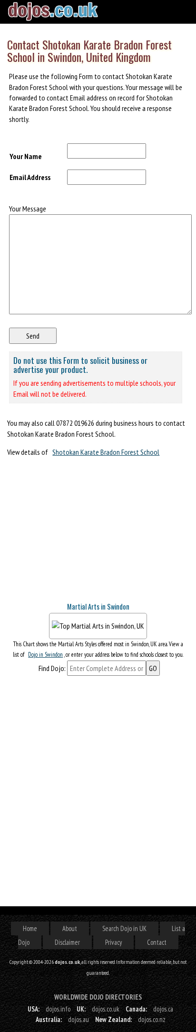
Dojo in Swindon (45, 655)
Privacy (113, 942)
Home (30, 928)
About (69, 928)
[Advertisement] (78, 533)
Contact (157, 942)
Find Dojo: (52, 668)
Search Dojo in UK (124, 928)
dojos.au (78, 1019)
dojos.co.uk (105, 1008)
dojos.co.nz (152, 1019)
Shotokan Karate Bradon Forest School (105, 452)
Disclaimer (67, 942)
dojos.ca (163, 1008)
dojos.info (58, 1008)
